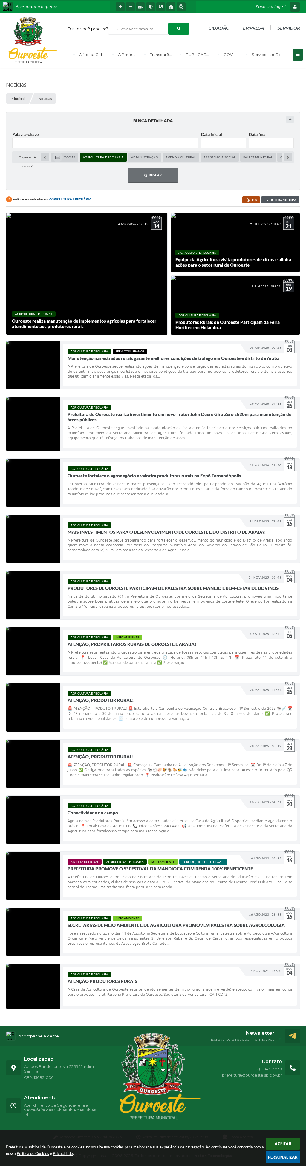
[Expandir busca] (290, 119)
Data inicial (211, 134)
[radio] (64, 157)
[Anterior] (45, 157)
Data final (258, 134)
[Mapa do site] (170, 6)
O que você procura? (87, 28)
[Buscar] (178, 29)
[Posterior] (288, 157)
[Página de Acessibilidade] (181, 6)
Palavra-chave (25, 134)
